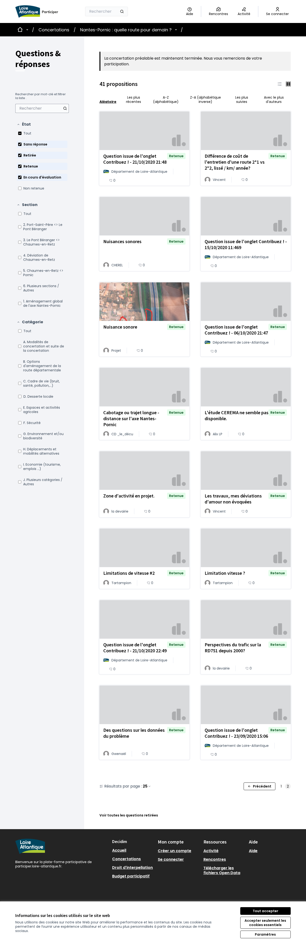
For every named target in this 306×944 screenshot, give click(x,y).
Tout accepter (265, 911)
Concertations (53, 30)
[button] (23, 124)
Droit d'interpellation (132, 867)
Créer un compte (174, 851)
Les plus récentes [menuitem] (133, 99)
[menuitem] (42, 108)
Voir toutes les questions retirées (128, 815)
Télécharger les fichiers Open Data (221, 870)
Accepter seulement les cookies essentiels (265, 922)
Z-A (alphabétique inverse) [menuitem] (205, 99)
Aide (253, 851)
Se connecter (171, 859)
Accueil (119, 850)
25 (145, 786)
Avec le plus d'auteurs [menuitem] (274, 99)
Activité (211, 851)
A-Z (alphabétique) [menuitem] (166, 99)
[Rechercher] (122, 11)
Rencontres (214, 859)
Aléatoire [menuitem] (107, 101)
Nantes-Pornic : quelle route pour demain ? (126, 30)
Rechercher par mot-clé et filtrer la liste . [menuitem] (40, 96)
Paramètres (265, 934)
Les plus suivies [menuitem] (241, 99)
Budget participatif (131, 876)
